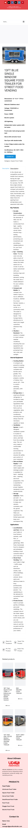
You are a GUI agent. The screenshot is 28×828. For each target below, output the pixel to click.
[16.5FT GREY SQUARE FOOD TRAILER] (20, 720)
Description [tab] (5, 168)
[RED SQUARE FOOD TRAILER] (20, 674)
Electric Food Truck (8, 809)
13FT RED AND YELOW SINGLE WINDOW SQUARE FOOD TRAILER (8, 740)
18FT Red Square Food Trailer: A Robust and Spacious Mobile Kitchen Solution (8, 694)
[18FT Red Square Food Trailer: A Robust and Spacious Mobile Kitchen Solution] (7, 674)
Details (8, 705)
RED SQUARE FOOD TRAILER (19, 690)
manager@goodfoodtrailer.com (14, 7)
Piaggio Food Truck (8, 806)
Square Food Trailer (17, 161)
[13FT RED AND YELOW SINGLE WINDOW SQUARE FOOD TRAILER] (7, 720)
